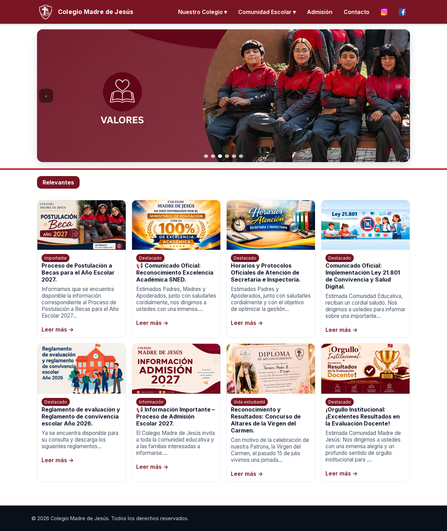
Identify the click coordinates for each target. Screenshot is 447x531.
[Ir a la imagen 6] (241, 156)
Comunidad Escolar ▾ (267, 11)
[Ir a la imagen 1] (206, 156)
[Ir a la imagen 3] (220, 156)
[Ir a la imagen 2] (213, 156)
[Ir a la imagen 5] (234, 156)
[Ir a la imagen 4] (227, 156)
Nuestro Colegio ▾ (202, 11)
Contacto (356, 11)
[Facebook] (402, 12)
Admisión (319, 11)
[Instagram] (384, 12)
